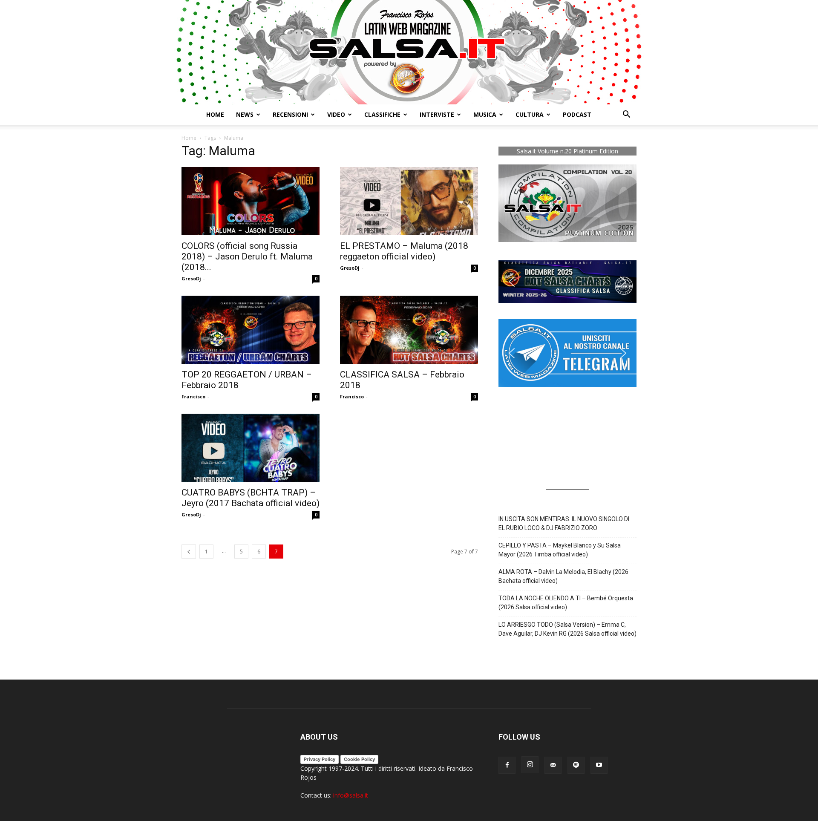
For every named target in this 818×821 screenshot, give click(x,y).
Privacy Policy (319, 759)
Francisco (193, 396)
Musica (484, 114)
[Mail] (553, 765)
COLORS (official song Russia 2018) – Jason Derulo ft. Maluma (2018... (247, 256)
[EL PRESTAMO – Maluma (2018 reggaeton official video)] (409, 201)
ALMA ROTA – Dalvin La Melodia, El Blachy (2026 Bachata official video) (563, 576)
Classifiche (382, 114)
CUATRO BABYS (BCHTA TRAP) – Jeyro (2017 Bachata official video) (250, 497)
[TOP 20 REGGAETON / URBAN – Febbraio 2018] (250, 330)
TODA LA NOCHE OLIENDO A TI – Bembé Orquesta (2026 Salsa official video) (565, 603)
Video (336, 114)
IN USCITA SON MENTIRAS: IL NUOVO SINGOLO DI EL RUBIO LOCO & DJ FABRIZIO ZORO (563, 523)
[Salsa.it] (409, 52)
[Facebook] (507, 765)
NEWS (244, 114)
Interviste (437, 114)
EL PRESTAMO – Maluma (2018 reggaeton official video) (404, 251)
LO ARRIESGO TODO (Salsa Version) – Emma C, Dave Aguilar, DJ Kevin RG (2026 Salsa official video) (567, 629)
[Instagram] (530, 764)
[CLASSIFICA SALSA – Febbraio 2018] (409, 330)
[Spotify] (576, 765)
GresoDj (191, 278)
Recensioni (290, 114)
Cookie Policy (359, 759)
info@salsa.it (350, 795)
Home (215, 114)
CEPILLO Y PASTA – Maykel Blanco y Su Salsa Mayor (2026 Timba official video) (559, 550)
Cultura (530, 114)
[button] (626, 115)
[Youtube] (599, 765)
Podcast (577, 114)
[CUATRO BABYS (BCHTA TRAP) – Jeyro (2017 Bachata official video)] (250, 448)
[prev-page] (188, 551)
